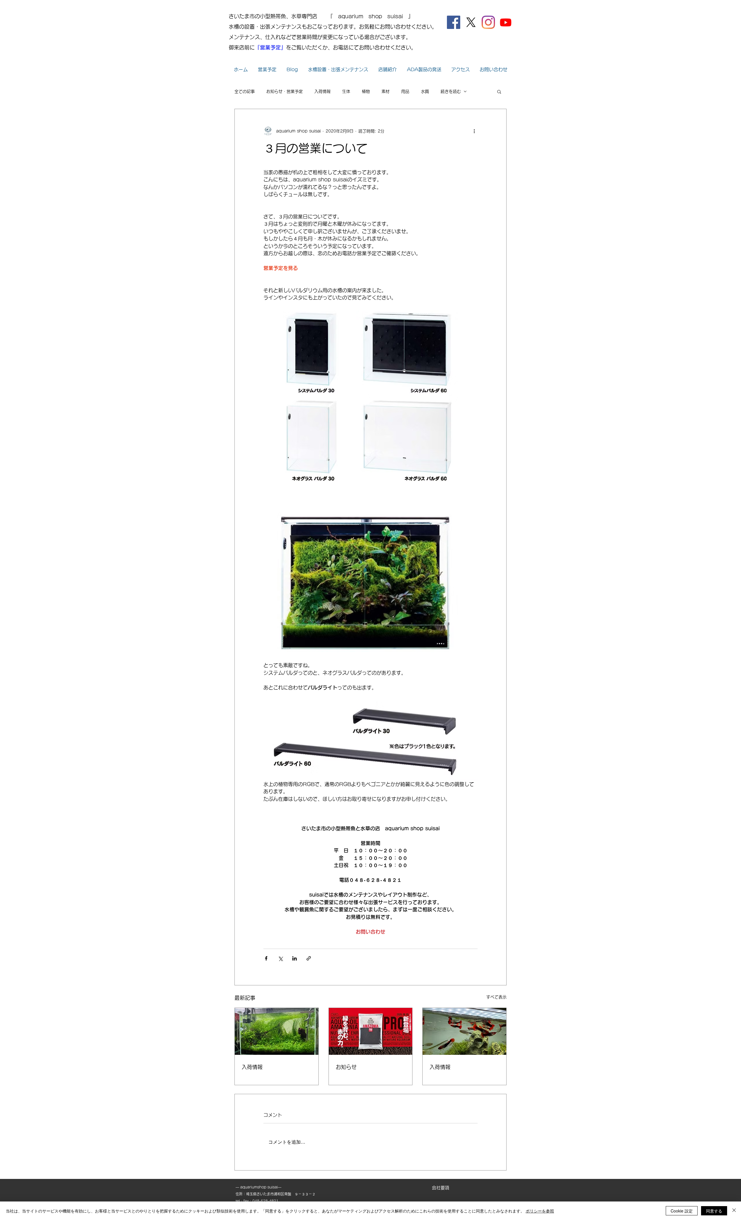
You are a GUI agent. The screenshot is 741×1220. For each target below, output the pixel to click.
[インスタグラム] (488, 22)
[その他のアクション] (474, 131)
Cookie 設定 (682, 1211)
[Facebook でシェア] (266, 958)
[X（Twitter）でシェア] (280, 958)
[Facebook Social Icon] (453, 22)
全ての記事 (244, 91)
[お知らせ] (370, 1031)
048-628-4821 (265, 1201)
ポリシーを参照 (540, 1211)
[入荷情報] (276, 1031)
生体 (346, 91)
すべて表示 (496, 997)
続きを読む (451, 91)
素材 (385, 91)
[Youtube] (505, 22)
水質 (425, 91)
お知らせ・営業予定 (284, 91)
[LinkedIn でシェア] (294, 958)
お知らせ (346, 1067)
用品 (405, 91)
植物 (366, 91)
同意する (714, 1211)
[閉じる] (734, 1210)
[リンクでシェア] (308, 958)
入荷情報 (322, 91)
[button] (499, 91)
